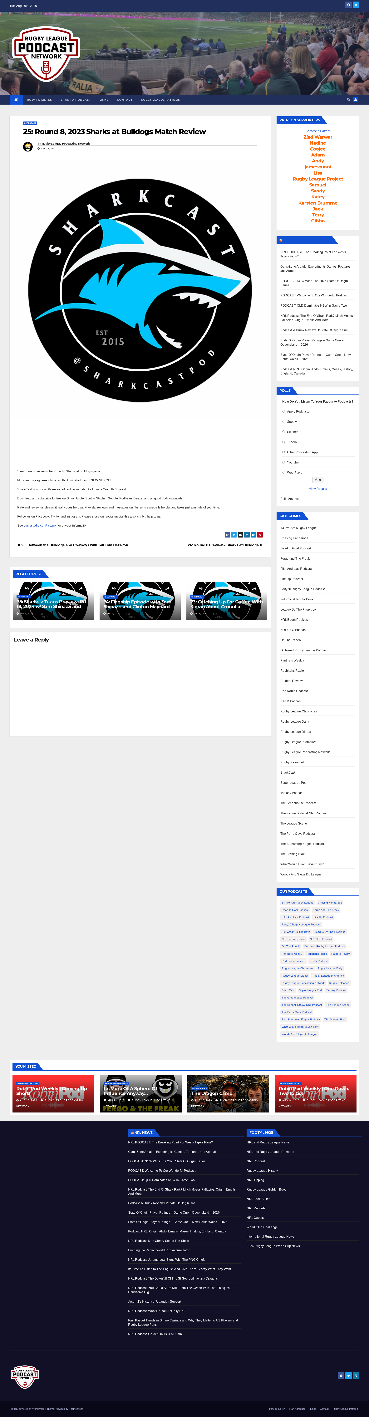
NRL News (144, 1133)
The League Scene (293, 823)
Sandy (318, 191)
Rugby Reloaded (292, 762)
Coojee (318, 149)
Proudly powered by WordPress (27, 1408)
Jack (318, 209)
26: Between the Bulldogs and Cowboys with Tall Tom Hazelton (74, 545)
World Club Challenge (262, 1227)
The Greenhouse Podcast (298, 803)
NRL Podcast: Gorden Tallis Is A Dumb (155, 1334)
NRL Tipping (255, 1180)
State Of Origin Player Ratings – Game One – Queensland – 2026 (174, 1212)
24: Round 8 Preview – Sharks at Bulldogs (224, 545)
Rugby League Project (318, 179)
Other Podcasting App (302, 452)
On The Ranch (290, 640)
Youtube (293, 462)
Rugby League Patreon (160, 100)
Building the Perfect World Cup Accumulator (158, 1250)
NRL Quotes (255, 1217)
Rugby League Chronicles (298, 711)
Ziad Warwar (317, 137)
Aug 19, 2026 (116, 1100)
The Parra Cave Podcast (297, 833)
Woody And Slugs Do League (301, 874)
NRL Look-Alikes (258, 1199)
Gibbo (318, 221)
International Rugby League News (270, 1236)
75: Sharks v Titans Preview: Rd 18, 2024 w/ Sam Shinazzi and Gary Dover (51, 606)
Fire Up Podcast (291, 579)
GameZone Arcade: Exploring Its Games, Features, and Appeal (172, 1151)
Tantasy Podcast (291, 793)
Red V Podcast (291, 701)
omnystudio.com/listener (40, 525)
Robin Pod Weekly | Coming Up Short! (51, 1091)
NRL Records (256, 1208)
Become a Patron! (318, 131)
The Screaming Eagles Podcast (302, 843)
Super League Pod (293, 782)
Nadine (318, 143)
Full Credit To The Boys (296, 599)
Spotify (292, 421)
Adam (318, 155)
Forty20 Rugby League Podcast (302, 589)
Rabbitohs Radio (292, 670)
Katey (317, 197)
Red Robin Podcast (294, 691)
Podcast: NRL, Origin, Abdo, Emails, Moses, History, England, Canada (177, 1231)
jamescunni (318, 167)
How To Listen (39, 100)
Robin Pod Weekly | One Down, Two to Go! (314, 1091)
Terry (318, 215)
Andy (318, 161)
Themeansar (76, 1408)
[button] (348, 99)
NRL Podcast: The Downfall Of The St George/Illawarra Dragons (173, 1278)
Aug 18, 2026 (203, 1100)
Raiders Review (291, 680)
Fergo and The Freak (295, 558)
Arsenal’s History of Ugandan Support (154, 1301)
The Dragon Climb (211, 1093)
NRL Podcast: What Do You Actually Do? (156, 1311)
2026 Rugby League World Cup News (273, 1246)
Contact (125, 100)
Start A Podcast (76, 100)
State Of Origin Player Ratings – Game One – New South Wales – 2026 (178, 1222)
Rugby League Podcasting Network (66, 143)
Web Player (295, 472)
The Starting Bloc (292, 854)
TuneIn (292, 442)
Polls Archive (289, 498)
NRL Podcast (256, 1161)
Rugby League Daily (294, 721)
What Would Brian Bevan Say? (302, 864)
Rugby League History (262, 1170)
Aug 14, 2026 (290, 1100)
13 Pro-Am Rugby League (298, 528)
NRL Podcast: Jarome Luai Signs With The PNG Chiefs (166, 1259)
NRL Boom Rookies (294, 619)
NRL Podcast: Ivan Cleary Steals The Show (158, 1240)
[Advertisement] (66, 1156)
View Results (318, 488)
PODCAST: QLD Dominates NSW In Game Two (313, 305)
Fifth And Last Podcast (296, 568)
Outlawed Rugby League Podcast (303, 650)
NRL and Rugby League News (268, 1142)
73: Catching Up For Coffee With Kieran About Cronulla (226, 604)
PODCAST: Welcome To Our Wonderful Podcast (314, 295)
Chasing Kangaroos (294, 538)
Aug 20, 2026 (28, 1100)
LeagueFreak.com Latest (307, 240)
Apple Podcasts (298, 411)
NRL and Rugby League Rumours (270, 1151)
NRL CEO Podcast (293, 630)
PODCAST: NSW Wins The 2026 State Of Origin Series (167, 1161)
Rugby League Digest (295, 731)
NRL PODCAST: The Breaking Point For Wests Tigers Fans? (170, 1142)
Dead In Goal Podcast (295, 548)
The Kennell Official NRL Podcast (303, 813)
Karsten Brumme (317, 203)
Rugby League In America (298, 742)
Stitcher (292, 432)
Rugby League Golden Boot (266, 1189)
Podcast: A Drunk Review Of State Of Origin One (314, 330)
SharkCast (30, 123)
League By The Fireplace (298, 609)
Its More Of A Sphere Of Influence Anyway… (130, 1091)
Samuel (317, 185)
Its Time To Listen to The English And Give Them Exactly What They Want (179, 1269)
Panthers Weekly (292, 660)
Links (104, 100)
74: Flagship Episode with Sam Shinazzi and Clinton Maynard (137, 604)
